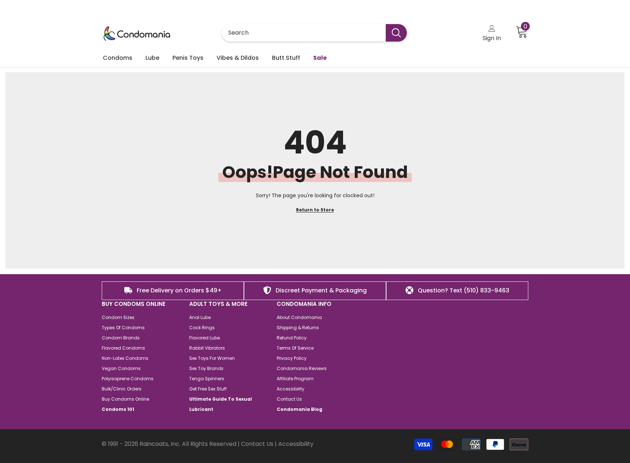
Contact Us (257, 444)
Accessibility (296, 444)
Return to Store (315, 210)
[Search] (314, 33)
